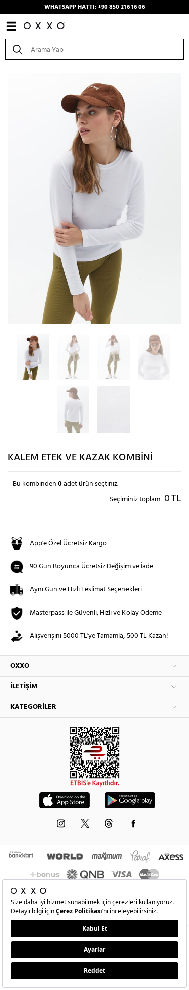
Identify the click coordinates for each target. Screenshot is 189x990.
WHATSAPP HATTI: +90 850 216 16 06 (94, 7)
